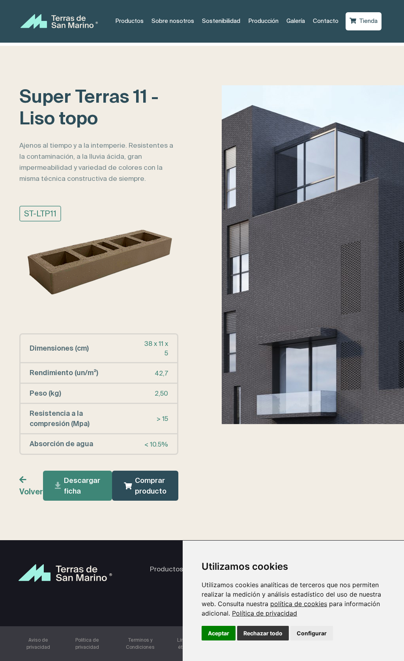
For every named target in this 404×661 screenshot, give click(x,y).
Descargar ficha (82, 485)
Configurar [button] (312, 633)
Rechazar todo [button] (262, 633)
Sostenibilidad (221, 20)
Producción (265, 20)
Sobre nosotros (175, 20)
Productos (131, 20)
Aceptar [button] (218, 633)
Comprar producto (150, 485)
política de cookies (298, 604)
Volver (31, 491)
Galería (297, 20)
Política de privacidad (264, 613)
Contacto (327, 20)
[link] (264, 613)
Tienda (370, 20)
